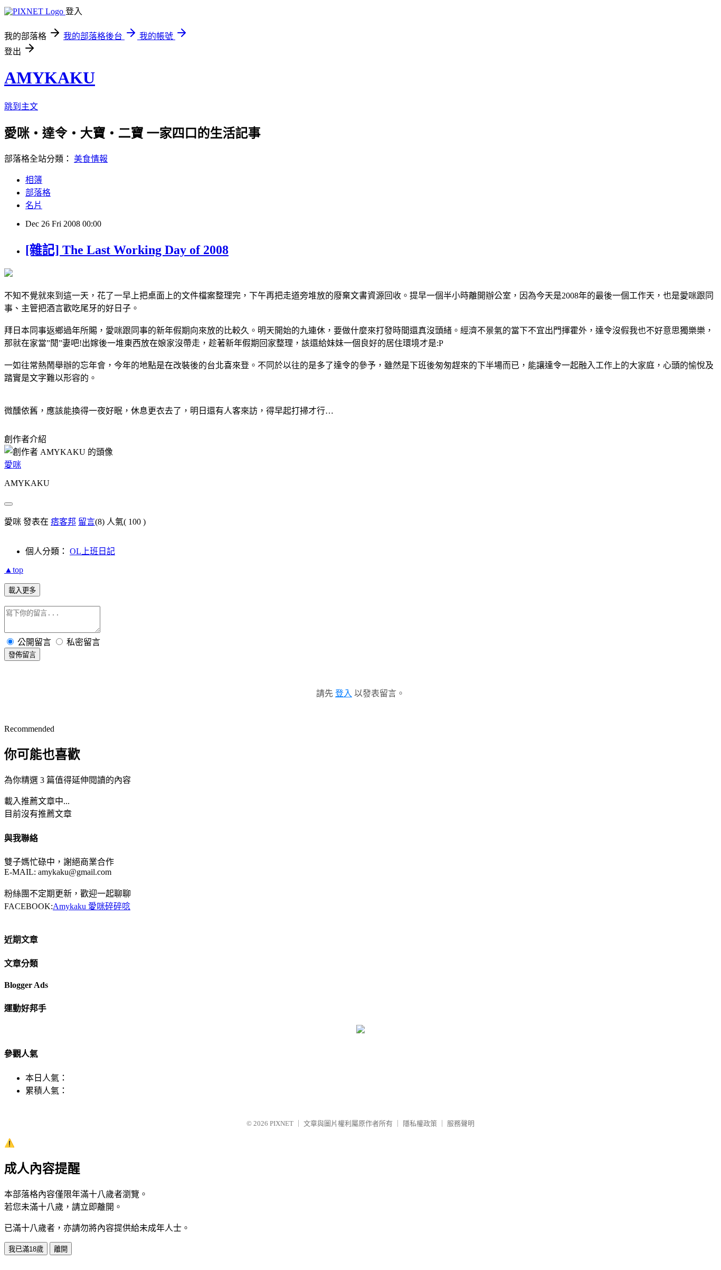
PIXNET (281, 1123)
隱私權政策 (420, 1123)
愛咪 (12, 464)
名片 (33, 205)
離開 (61, 1249)
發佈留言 (22, 655)
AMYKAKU (49, 77)
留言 (86, 521)
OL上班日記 (92, 551)
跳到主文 (21, 106)
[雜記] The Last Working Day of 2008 (127, 250)
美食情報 (91, 158)
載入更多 (22, 590)
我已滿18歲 (25, 1249)
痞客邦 (63, 521)
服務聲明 (461, 1123)
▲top (13, 569)
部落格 (38, 192)
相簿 (33, 179)
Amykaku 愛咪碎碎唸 (91, 906)
